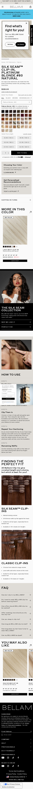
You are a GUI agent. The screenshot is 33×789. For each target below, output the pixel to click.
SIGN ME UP (8, 398)
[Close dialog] (32, 385)
